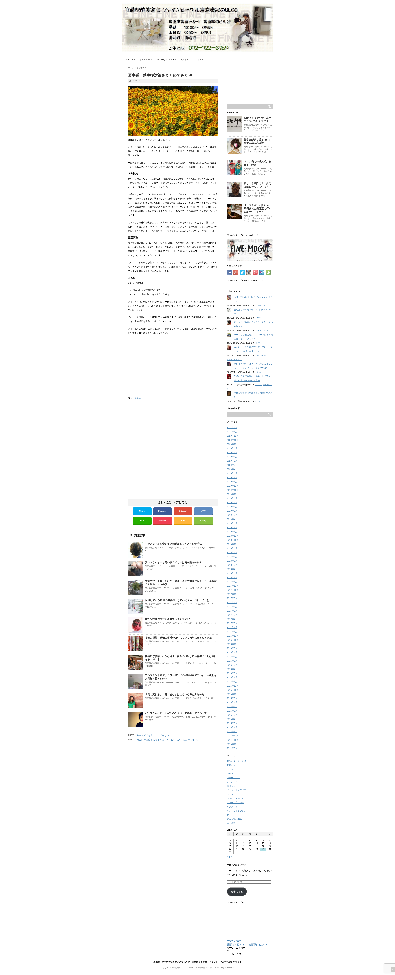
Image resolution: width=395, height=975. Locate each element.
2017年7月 (232, 606)
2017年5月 (232, 615)
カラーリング (260, 305)
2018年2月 (232, 577)
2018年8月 (232, 552)
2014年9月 (232, 748)
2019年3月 (232, 523)
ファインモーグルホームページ (138, 59)
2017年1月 (232, 631)
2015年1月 (232, 731)
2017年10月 (233, 594)
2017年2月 (232, 627)
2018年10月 (233, 544)
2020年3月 (232, 473)
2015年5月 (232, 715)
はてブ (203, 511)
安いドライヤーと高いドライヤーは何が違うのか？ (173, 562)
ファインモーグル (262, 355)
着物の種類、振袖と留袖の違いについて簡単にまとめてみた (178, 637)
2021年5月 (232, 427)
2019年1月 (232, 531)
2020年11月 (232, 440)
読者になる (237, 891)
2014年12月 (233, 735)
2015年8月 (232, 702)
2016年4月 (232, 669)
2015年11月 (232, 690)
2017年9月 (232, 598)
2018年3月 (232, 573)
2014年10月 (233, 744)
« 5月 (230, 856)
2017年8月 (232, 602)
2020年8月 (232, 452)
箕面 (229, 815)
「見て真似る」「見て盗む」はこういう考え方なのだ (174, 694)
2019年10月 (233, 494)
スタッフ (231, 786)
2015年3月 (232, 723)
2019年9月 (232, 498)
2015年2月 (232, 727)
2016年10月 (233, 644)
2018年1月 (232, 581)
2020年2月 (232, 477)
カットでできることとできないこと (155, 735)
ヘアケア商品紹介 (235, 802)
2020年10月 (233, 444)
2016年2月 (232, 677)
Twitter (143, 511)
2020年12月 (233, 436)
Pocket (163, 520)
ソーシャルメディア (236, 790)
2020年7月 (232, 456)
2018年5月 (232, 565)
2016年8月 (232, 652)
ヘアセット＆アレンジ (237, 811)
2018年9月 (232, 548)
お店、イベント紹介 (236, 761)
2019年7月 (232, 506)
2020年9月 (232, 448)
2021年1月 (232, 431)
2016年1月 (232, 681)
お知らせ (231, 765)
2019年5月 (232, 515)
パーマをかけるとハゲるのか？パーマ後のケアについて (176, 713)
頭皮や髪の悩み (234, 819)
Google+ (184, 511)
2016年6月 (232, 661)
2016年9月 (232, 648)
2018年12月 (233, 536)
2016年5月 (232, 665)
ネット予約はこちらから (166, 59)
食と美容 (231, 823)
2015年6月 (232, 710)
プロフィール (197, 59)
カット (265, 330)
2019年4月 (232, 519)
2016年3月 (232, 673)
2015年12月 (233, 686)
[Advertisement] (154, 428)
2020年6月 (232, 461)
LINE (142, 520)
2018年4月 (232, 569)
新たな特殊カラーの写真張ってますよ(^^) (168, 619)
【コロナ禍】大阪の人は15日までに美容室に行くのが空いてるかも (257, 208)
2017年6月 (232, 611)
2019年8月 (232, 502)
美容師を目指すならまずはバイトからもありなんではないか (168, 739)
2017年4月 (232, 619)
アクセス (184, 59)
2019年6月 (232, 511)
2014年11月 (232, 740)
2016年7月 (232, 656)
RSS (183, 520)
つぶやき (136, 398)
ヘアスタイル (233, 806)
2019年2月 (232, 527)
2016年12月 (233, 636)
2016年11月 (232, 640)
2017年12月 (233, 586)
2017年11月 (232, 590)
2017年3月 (232, 623)
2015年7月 (232, 706)
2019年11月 (232, 490)
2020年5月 (232, 465)
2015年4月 (232, 719)
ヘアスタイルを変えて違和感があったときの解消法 (173, 543)
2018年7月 (232, 556)
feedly (204, 520)
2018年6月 (232, 561)
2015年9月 (232, 698)
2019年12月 (233, 486)
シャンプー (232, 781)
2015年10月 (233, 694)
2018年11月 (232, 540)
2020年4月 (232, 469)
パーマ (257, 343)
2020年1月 (232, 481)
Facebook (163, 511)
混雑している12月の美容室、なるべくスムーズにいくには (177, 600)
